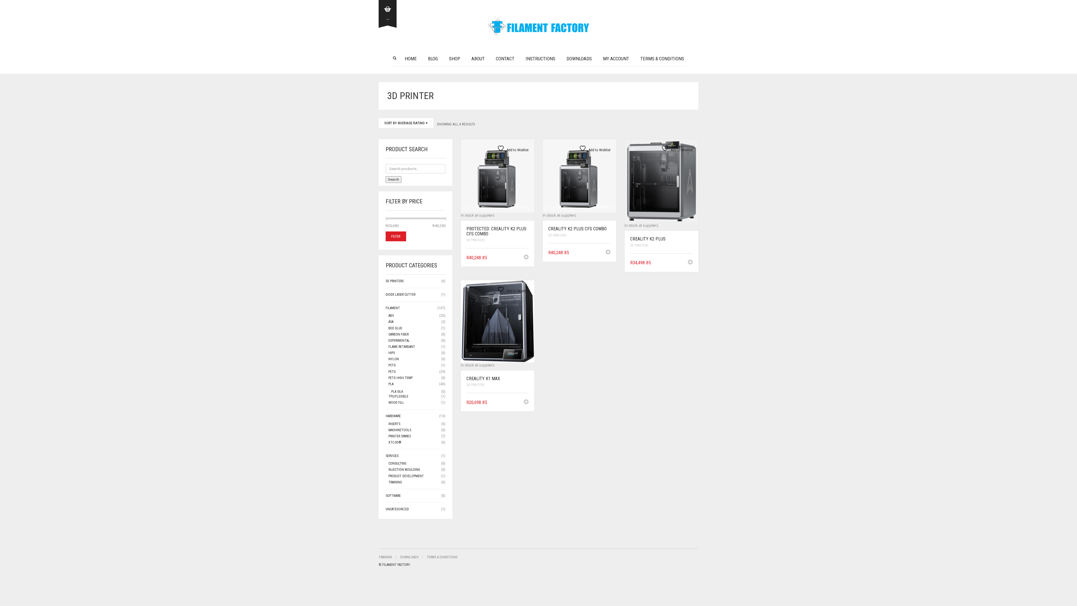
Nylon (393, 359)
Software (393, 496)
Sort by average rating (404, 123)
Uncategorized (397, 509)
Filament (393, 308)
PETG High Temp (400, 378)
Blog (433, 58)
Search (393, 179)
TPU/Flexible (398, 396)
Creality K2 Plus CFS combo (577, 228)
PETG (392, 372)
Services (392, 456)
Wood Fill (396, 403)
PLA (390, 384)
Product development (406, 476)
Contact (505, 58)
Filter (396, 236)
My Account (616, 58)
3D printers (475, 240)
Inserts (394, 424)
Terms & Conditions (662, 58)
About (478, 58)
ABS (391, 316)
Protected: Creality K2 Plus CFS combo (496, 231)
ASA (390, 322)
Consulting (397, 463)
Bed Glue (395, 328)
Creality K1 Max (483, 378)
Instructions (540, 58)
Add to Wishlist (517, 150)
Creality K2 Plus (648, 239)
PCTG (392, 365)
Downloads (579, 58)
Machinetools (399, 430)
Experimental (399, 341)
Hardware (393, 416)
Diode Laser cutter (400, 295)
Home (411, 58)
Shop (454, 58)
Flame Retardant (401, 347)
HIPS (391, 353)
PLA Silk (397, 392)
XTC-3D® (394, 442)
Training (395, 482)
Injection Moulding (404, 470)
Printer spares (399, 436)
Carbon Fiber (398, 334)
